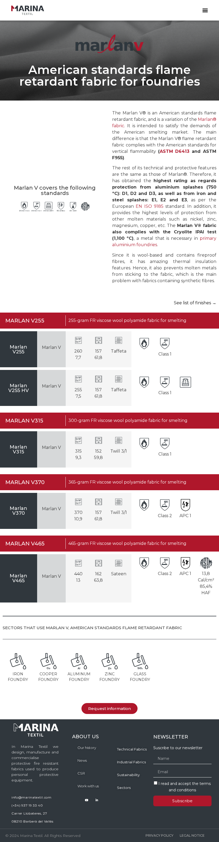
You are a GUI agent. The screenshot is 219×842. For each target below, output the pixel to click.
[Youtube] (86, 799)
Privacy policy (159, 835)
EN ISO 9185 (149, 206)
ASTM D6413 (175, 151)
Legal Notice (192, 835)
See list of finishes (195, 302)
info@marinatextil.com (31, 797)
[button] (205, 10)
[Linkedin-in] (96, 799)
